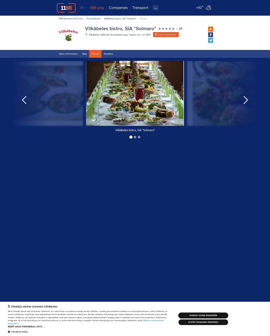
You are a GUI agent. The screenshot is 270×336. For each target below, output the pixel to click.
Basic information (68, 53)
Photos (95, 53)
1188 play (97, 7)
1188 (66, 8)
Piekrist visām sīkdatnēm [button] (203, 315)
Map (84, 53)
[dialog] (135, 319)
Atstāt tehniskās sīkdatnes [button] (203, 322)
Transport (140, 7)
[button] (90, 326)
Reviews (108, 53)
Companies (118, 7)
